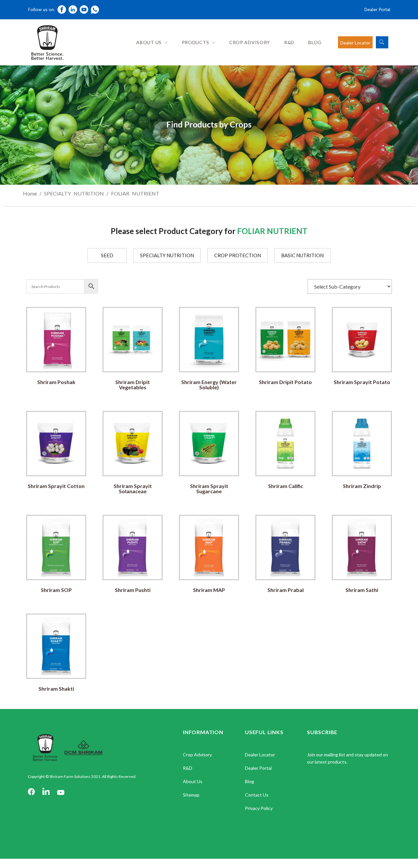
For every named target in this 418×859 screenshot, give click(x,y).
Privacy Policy (259, 808)
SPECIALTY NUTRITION (74, 193)
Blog (315, 42)
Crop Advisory (249, 42)
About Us (149, 42)
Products (195, 42)
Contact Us (256, 795)
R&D (289, 42)
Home (30, 193)
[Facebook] (31, 792)
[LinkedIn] (46, 792)
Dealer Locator (355, 42)
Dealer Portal (377, 9)
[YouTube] (60, 792)
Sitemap (191, 795)
